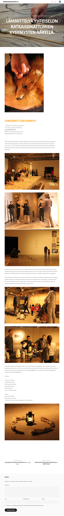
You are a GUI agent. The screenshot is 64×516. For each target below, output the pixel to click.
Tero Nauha (51, 370)
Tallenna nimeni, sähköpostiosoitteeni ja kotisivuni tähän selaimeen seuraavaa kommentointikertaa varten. (25, 505)
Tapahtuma (51, 16)
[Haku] (52, 2)
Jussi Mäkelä (32, 370)
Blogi (33, 16)
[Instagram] (60, 2)
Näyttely (37, 16)
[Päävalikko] (55, 2)
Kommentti (7, 485)
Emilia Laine (18, 372)
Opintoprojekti (43, 16)
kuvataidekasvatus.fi (10, 2)
